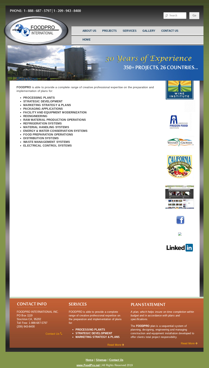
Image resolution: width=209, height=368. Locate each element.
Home (86, 39)
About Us (89, 30)
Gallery (148, 30)
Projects (109, 30)
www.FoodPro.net (88, 365)
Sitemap (101, 359)
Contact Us (169, 30)
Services (130, 30)
